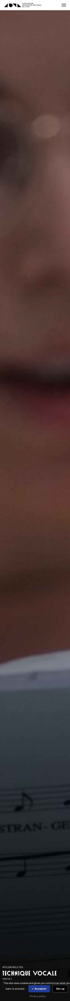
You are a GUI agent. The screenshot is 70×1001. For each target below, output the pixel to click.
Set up (60, 988)
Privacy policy (38, 996)
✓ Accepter (39, 988)
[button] (64, 5)
